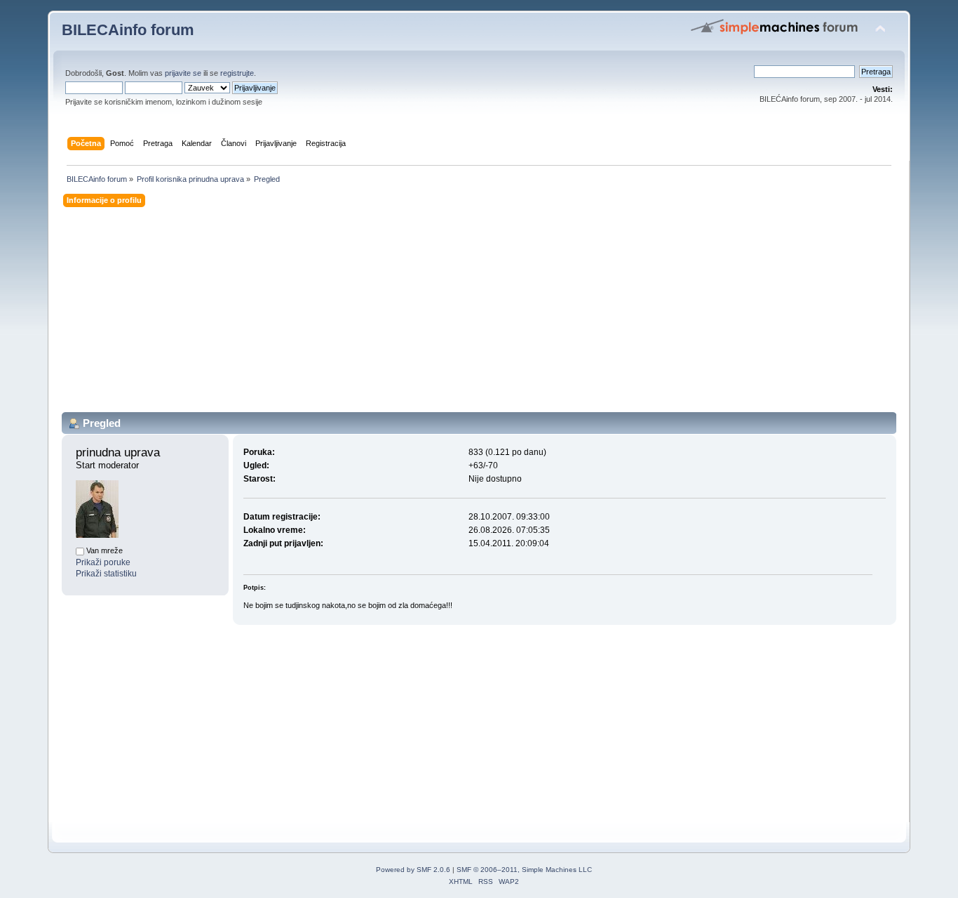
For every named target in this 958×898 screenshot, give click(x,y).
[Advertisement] (479, 314)
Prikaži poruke (103, 562)
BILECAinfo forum (128, 30)
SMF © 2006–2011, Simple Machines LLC (524, 869)
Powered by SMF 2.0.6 (413, 869)
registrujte (237, 73)
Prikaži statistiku (106, 574)
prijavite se (183, 73)
